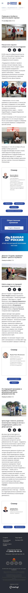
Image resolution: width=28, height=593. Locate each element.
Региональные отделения (7, 541)
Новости (21, 7)
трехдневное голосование (14, 210)
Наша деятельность (12, 7)
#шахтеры (14, 207)
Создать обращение (14, 228)
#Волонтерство (20, 527)
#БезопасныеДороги (14, 379)
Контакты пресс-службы (7, 544)
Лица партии (18, 537)
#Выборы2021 (19, 203)
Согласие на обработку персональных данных (14, 579)
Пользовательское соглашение (14, 574)
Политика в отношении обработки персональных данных (14, 578)
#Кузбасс (8, 203)
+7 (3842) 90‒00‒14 (14, 551)
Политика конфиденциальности (14, 575)
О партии (5, 537)
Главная (4, 7)
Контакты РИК (19, 540)
